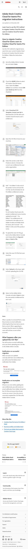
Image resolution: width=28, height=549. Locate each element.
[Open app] (26, 7)
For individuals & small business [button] (9, 514)
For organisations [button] (6, 521)
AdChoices (21, 546)
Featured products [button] (6, 531)
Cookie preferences (12, 544)
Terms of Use (4, 544)
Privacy (19, 542)
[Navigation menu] (2, 2)
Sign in (24, 2)
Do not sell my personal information (9, 546)
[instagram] (6, 539)
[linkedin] (11, 539)
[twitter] (8, 539)
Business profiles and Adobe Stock (13, 427)
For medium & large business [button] (9, 517)
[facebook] (3, 539)
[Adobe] (8, 2)
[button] (19, 2)
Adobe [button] (4, 528)
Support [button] (4, 524)
